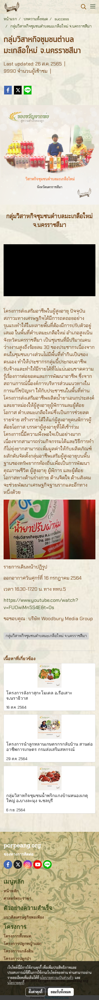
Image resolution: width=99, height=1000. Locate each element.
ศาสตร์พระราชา (17, 898)
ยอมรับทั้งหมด (61, 992)
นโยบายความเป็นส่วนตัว (56, 977)
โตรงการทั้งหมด (17, 936)
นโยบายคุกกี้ (15, 982)
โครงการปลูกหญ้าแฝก (23, 944)
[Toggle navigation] (92, 6)
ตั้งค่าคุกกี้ (35, 992)
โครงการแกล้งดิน (18, 951)
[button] (82, 6)
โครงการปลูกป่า (17, 959)
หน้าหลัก (11, 891)
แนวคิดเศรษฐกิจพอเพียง (24, 917)
